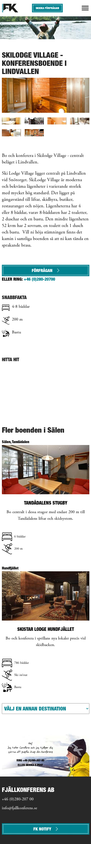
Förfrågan (42, 270)
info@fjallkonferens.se (19, 808)
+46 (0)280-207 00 (18, 799)
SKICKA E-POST (34, 765)
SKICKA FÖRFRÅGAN (47, 8)
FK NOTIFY (42, 828)
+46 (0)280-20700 (39, 279)
